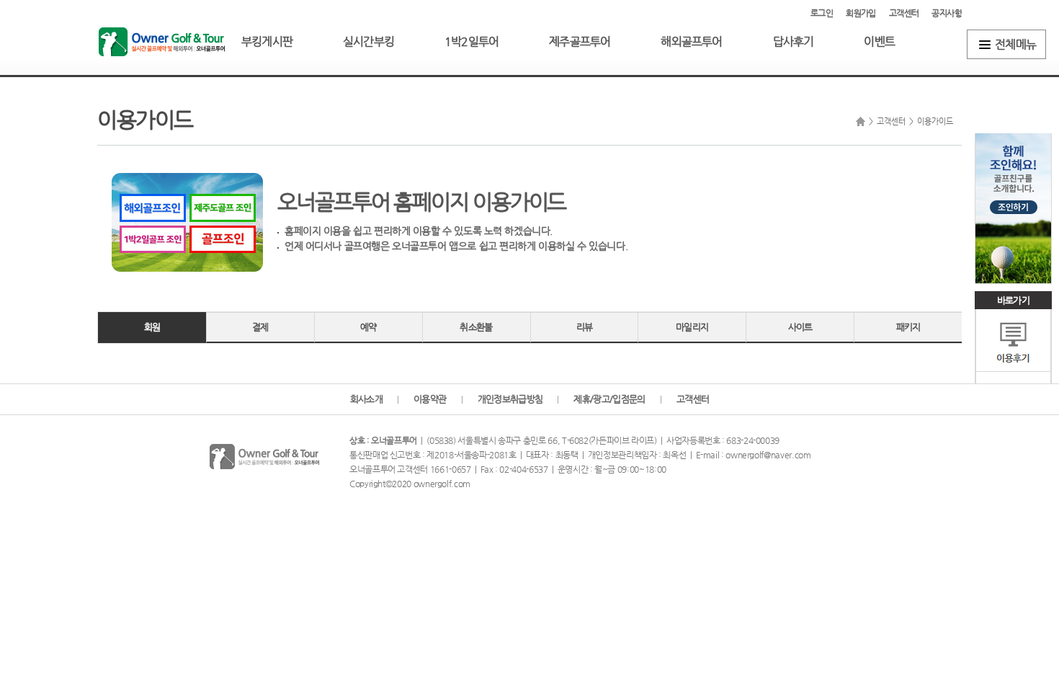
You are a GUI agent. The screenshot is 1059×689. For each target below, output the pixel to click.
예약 (368, 326)
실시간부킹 (368, 41)
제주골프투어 (579, 41)
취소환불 (476, 326)
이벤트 (879, 41)
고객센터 (904, 13)
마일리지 (692, 326)
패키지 (908, 326)
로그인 (821, 13)
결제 (260, 326)
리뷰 (584, 326)
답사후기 (793, 41)
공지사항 (946, 13)
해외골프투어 (691, 41)
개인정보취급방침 (510, 399)
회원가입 (861, 13)
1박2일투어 (471, 41)
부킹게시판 (266, 41)
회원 (152, 326)
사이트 (800, 326)
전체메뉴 (1015, 44)
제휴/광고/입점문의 (609, 399)
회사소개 (366, 399)
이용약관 (430, 399)
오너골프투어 (162, 41)
